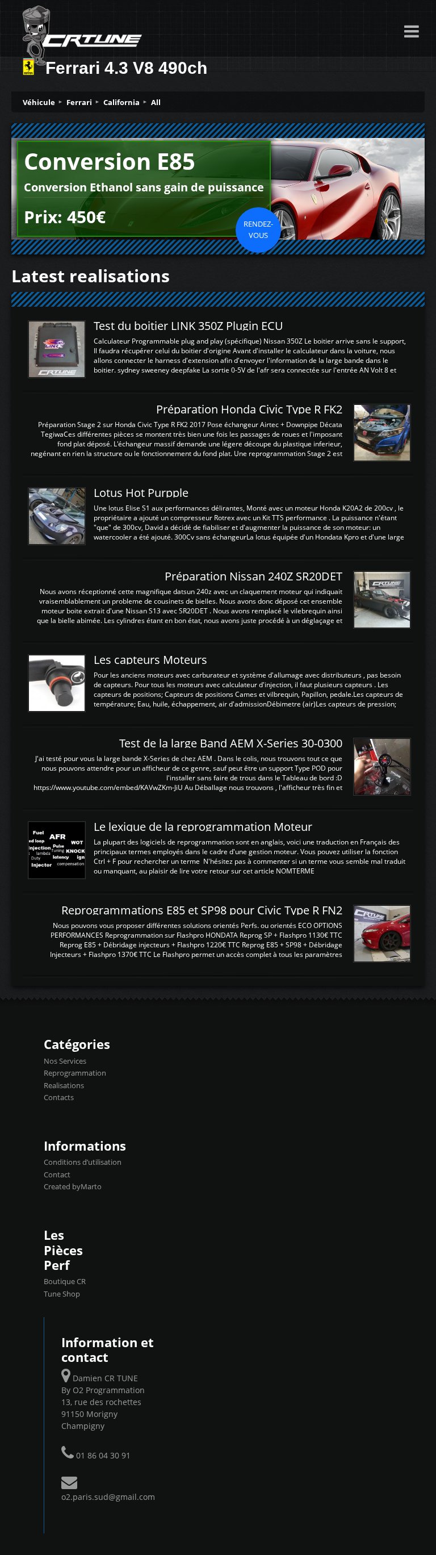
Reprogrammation (75, 1073)
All (156, 102)
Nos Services (65, 1061)
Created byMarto (73, 1186)
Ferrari (79, 102)
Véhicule (39, 102)
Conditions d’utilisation (82, 1162)
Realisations (64, 1085)
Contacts (59, 1097)
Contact (57, 1174)
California (121, 102)
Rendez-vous (258, 229)
